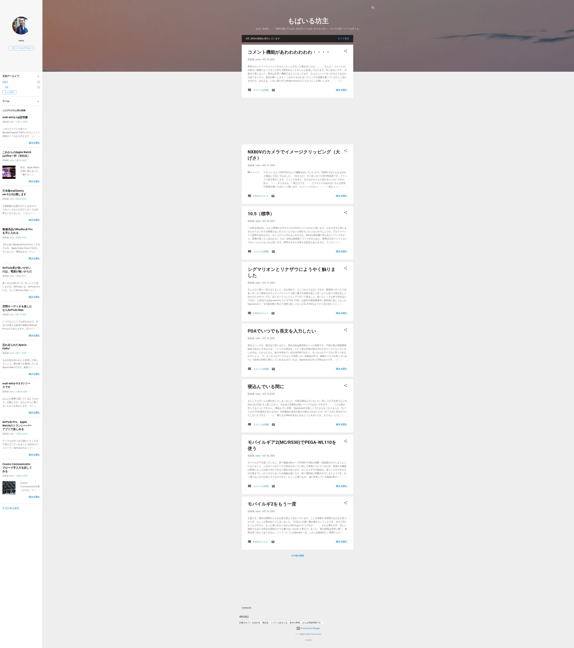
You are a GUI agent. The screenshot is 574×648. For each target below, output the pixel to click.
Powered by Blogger (310, 628)
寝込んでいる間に (266, 386)
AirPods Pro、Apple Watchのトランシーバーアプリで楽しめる (17, 425)
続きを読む (341, 90)
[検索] (373, 8)
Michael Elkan (316, 634)
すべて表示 (343, 38)
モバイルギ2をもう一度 (272, 504)
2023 (5, 82)
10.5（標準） (261, 213)
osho (21, 40)
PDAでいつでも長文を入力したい (282, 331)
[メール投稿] (273, 91)
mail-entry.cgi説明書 (15, 117)
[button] (345, 51)
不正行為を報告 (10, 508)
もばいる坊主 (308, 21)
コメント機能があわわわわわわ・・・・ (289, 52)
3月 (7, 87)
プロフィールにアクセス (21, 48)
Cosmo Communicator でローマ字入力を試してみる (17, 467)
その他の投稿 (297, 555)
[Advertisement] (365, 80)
